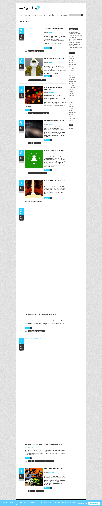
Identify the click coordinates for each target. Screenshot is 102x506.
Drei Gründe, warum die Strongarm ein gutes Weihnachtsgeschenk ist (43, 444)
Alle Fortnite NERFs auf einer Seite (53, 29)
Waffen (45, 15)
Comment (21, 68)
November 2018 (72, 64)
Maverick (36, 461)
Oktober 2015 (72, 83)
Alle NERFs (28, 15)
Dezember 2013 (72, 110)
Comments (21, 38)
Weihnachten (43, 79)
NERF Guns (50, 32)
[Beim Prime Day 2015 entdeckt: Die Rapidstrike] (34, 87)
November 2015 (72, 81)
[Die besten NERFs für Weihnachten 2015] (34, 58)
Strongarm (47, 461)
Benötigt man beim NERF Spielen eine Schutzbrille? (76, 36)
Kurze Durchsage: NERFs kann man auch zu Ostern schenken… (41, 314)
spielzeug (38, 51)
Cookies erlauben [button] (94, 503)
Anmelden (71, 128)
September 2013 (72, 116)
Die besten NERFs (37, 15)
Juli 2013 (71, 121)
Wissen (57, 15)
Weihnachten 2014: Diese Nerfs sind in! (54, 150)
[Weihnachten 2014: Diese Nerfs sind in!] (34, 150)
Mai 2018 (71, 66)
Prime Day (42, 113)
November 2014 (72, 100)
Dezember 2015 (72, 79)
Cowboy (29, 201)
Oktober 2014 (72, 102)
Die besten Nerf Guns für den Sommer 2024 (75, 40)
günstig (33, 331)
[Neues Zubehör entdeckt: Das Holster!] (34, 180)
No (21, 66)
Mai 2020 (71, 60)
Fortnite (29, 51)
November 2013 (72, 112)
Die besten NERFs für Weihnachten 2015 (54, 59)
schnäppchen (47, 113)
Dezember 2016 (72, 71)
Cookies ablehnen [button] (82, 503)
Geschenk (32, 51)
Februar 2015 (72, 98)
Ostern (43, 331)
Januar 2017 (71, 69)
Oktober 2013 (72, 114)
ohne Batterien (39, 331)
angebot (32, 113)
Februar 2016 (72, 77)
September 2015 (72, 85)
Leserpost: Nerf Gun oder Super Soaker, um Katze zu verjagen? (74, 44)
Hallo (21, 15)
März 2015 (71, 96)
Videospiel (42, 51)
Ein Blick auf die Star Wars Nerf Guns (54, 121)
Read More (47, 48)
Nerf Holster (36, 201)
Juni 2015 (71, 91)
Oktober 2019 (72, 62)
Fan (28, 491)
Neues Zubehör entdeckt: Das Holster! (54, 180)
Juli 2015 (71, 89)
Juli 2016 (71, 73)
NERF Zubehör (50, 184)
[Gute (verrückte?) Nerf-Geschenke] (34, 468)
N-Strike (38, 173)
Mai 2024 (71, 56)
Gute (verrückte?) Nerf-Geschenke (53, 469)
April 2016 (71, 75)
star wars (38, 79)
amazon (31, 79)
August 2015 (72, 87)
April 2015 (71, 93)
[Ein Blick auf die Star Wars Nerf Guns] (34, 120)
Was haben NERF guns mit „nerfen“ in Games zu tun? (74, 33)
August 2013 (72, 118)
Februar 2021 (72, 58)
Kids (36, 173)
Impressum (64, 15)
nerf (35, 51)
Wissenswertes (51, 92)
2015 (28, 79)
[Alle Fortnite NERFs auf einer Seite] (34, 28)
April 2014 (71, 106)
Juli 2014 (71, 104)
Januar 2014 (71, 108)
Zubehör (51, 15)
